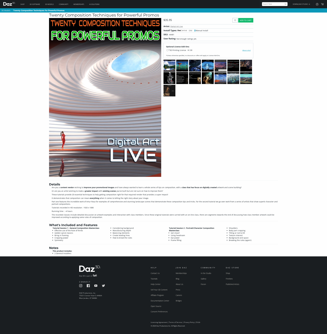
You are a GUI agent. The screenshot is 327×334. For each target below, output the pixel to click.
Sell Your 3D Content (159, 289)
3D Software (35, 4)
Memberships (78, 4)
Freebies (229, 278)
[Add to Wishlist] (235, 20)
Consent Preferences (159, 311)
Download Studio (300, 4)
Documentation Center (160, 300)
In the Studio (206, 273)
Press (178, 289)
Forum (203, 284)
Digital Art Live (176, 26)
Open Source (156, 306)
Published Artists (232, 284)
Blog (177, 278)
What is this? (246, 50)
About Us (179, 284)
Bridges (179, 300)
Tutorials (154, 278)
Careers (179, 295)
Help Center (155, 284)
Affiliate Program (157, 295)
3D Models (49, 4)
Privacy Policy (189, 322)
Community (63, 4)
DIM (190, 30)
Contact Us (155, 273)
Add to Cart (246, 20)
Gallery (203, 278)
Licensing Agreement (159, 322)
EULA (198, 322)
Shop (22, 4)
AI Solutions (94, 4)
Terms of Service (175, 322)
